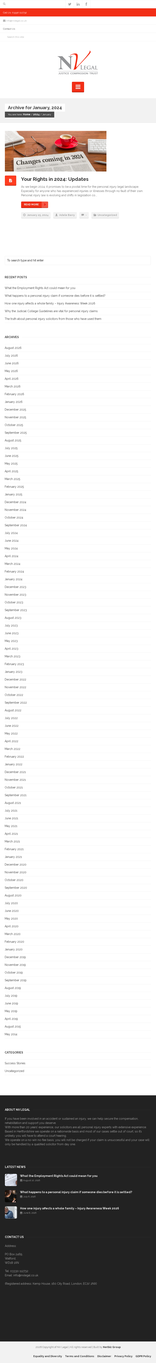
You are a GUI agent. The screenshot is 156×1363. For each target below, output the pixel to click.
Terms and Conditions (79, 1356)
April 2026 (11, 378)
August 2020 (13, 895)
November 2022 (15, 687)
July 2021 (11, 810)
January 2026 (14, 401)
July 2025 (11, 448)
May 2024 (11, 548)
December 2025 (15, 409)
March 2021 (12, 841)
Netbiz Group (112, 1347)
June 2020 (12, 910)
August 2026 (13, 347)
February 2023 (14, 664)
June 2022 (11, 725)
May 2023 (11, 641)
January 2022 (13, 764)
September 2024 (16, 525)
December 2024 (15, 502)
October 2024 (14, 517)
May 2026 (11, 371)
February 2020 (14, 941)
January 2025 (13, 494)
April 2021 (11, 833)
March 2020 (13, 934)
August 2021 (13, 802)
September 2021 (15, 795)
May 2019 (11, 1011)
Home (26, 114)
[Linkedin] (78, 4)
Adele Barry (67, 215)
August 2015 (13, 1026)
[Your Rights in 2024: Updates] (74, 151)
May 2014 (11, 1034)
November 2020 (15, 872)
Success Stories (15, 1063)
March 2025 (12, 479)
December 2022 (15, 679)
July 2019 (11, 995)
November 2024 (15, 509)
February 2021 (14, 849)
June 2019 (11, 1003)
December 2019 (15, 957)
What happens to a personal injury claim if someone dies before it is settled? (55, 295)
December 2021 (15, 772)
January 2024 (13, 579)
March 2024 (12, 563)
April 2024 (11, 556)
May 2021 (11, 826)
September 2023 (16, 610)
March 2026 (13, 386)
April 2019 (11, 1018)
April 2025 (11, 471)
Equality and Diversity (47, 1356)
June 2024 (11, 540)
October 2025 (14, 425)
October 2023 (14, 602)
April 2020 (11, 926)
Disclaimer (104, 1356)
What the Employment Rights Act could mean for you (40, 288)
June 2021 (11, 818)
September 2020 (16, 887)
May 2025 (11, 463)
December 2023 (15, 587)
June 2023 (11, 633)
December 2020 (15, 864)
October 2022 (14, 695)
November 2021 (15, 779)
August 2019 (13, 988)
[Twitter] (70, 4)
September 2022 (16, 702)
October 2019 (14, 972)
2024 (36, 114)
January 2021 (13, 856)
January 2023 (13, 671)
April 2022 (11, 741)
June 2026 (12, 363)
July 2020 (11, 903)
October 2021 (14, 787)
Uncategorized (107, 215)
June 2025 (11, 455)
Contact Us (9, 28)
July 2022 (11, 718)
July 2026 (11, 355)
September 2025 (16, 432)
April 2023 (11, 648)
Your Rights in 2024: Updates (55, 179)
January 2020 (14, 949)
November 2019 (15, 964)
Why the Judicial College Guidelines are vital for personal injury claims (51, 311)
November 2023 (15, 594)
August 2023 (13, 617)
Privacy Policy (123, 1356)
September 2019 (15, 980)
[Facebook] (86, 4)
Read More (31, 204)
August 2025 (13, 440)
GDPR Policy (143, 1356)
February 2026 (14, 394)
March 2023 (12, 656)
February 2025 (14, 486)
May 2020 (11, 918)
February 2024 (14, 571)
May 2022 (11, 733)
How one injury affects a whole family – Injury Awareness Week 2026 (50, 303)
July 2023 (11, 625)
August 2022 (13, 710)
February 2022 (14, 756)
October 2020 (14, 880)
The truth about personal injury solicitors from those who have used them (53, 318)
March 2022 (12, 749)
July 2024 (11, 533)
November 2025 (15, 417)
